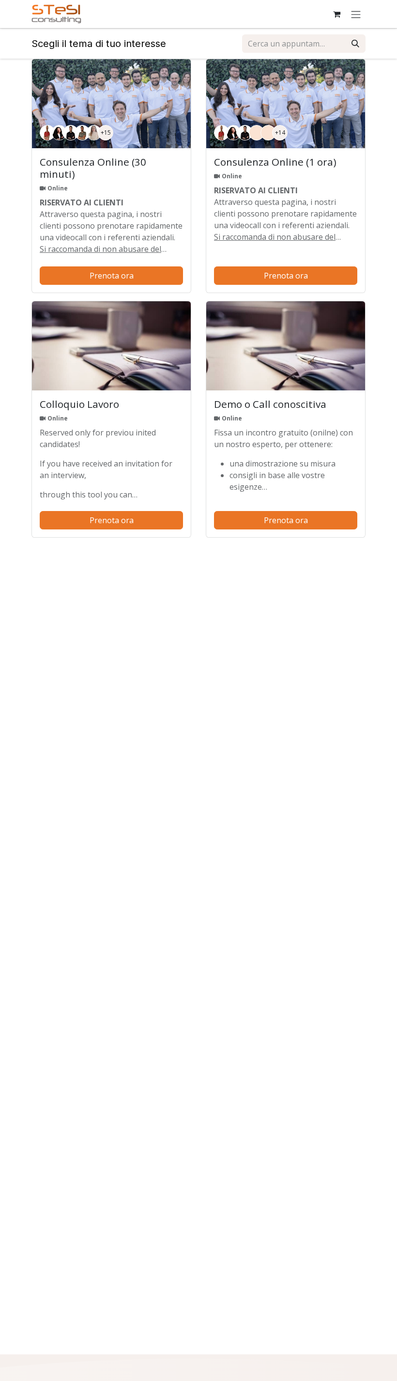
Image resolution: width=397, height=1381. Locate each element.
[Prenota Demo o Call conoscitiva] (285, 346)
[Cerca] (355, 43)
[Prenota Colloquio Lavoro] (111, 346)
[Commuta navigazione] (356, 14)
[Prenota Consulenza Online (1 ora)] (285, 104)
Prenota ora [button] (112, 275)
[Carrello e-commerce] (336, 14)
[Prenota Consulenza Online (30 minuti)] (111, 104)
